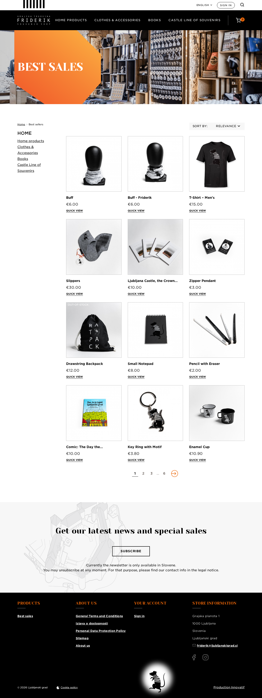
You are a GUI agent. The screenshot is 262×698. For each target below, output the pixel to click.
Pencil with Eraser (204, 364)
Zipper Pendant (202, 281)
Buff (69, 198)
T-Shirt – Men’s (202, 198)
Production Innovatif (229, 687)
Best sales (25, 616)
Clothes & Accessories (117, 20)
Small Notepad (140, 364)
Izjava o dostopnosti (92, 623)
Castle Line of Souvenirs (194, 20)
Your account (150, 603)
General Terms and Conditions (99, 616)
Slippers (73, 281)
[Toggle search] (242, 4)
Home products (71, 20)
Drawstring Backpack (84, 364)
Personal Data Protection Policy (101, 630)
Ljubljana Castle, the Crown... (153, 281)
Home (24, 133)
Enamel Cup (199, 447)
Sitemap (82, 638)
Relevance (226, 126)
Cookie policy (69, 687)
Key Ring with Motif (144, 447)
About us (83, 645)
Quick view (74, 210)
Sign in (226, 5)
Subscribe (131, 551)
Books (154, 20)
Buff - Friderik (140, 198)
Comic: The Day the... (84, 447)
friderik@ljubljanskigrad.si (217, 645)
